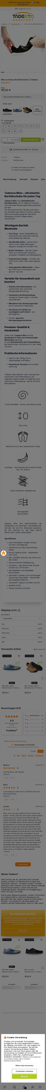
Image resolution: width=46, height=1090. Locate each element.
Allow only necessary (24, 1065)
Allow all (24, 1076)
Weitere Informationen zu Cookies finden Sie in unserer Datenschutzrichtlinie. (22, 1059)
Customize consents (24, 1071)
